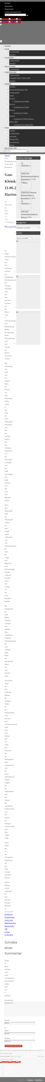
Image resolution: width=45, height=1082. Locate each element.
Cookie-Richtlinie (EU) (13, 12)
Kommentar (9, 1000)
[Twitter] (12, 19)
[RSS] (18, 19)
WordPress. (39, 1080)
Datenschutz (9, 9)
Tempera (30, 1080)
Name (7, 1020)
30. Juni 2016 (6, 210)
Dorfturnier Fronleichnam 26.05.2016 (10, 917)
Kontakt (7, 3)
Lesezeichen (9, 911)
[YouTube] (4, 19)
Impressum (9, 6)
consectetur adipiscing (29, 1056)
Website (7, 1038)
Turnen (7, 155)
